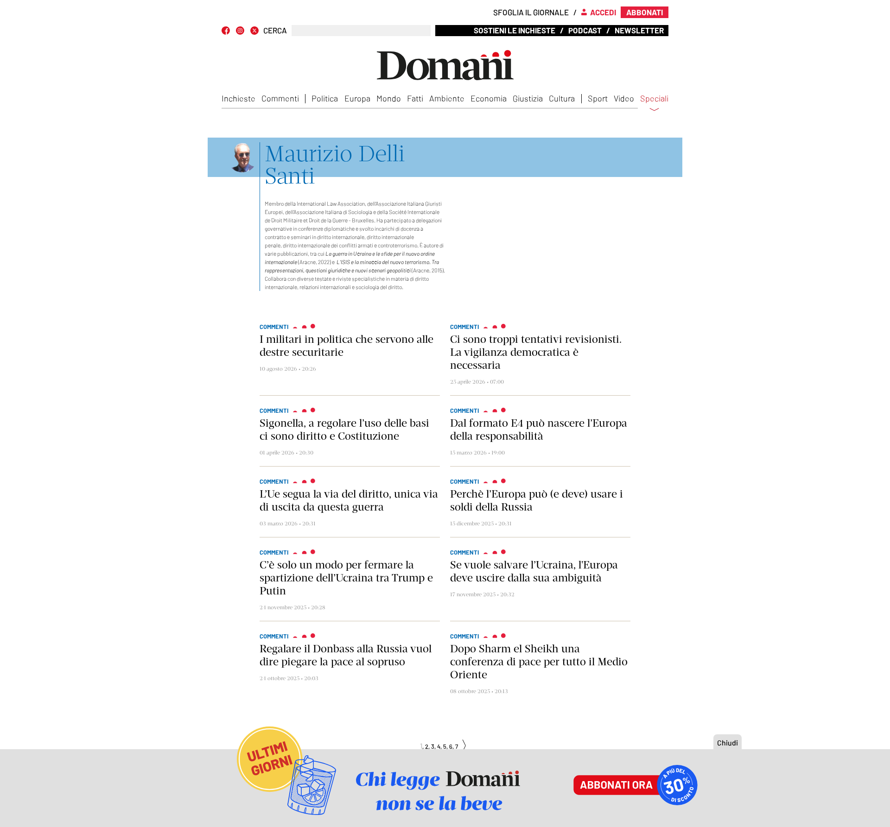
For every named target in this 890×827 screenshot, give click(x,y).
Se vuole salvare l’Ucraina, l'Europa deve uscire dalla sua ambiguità (534, 571)
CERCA (275, 30)
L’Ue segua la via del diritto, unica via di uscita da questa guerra (349, 500)
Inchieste (238, 98)
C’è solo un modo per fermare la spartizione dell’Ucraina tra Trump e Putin (346, 577)
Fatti (415, 98)
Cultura (562, 98)
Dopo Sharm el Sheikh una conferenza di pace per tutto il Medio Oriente (539, 661)
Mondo (388, 98)
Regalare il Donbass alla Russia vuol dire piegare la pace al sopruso (346, 655)
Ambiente (446, 98)
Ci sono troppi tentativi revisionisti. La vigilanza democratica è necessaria (536, 352)
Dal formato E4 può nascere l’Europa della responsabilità (538, 429)
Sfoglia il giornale (531, 12)
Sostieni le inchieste (514, 30)
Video (624, 98)
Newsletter (639, 30)
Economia (488, 98)
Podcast (585, 30)
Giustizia (528, 98)
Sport (598, 98)
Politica (325, 98)
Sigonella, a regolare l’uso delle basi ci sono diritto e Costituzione (344, 429)
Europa (357, 98)
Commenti (280, 98)
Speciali (654, 98)
